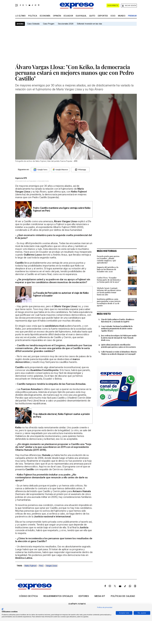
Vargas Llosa (51, 565)
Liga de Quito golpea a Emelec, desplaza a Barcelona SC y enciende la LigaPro (117, 320)
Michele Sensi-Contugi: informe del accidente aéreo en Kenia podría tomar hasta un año (109, 291)
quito (92, 16)
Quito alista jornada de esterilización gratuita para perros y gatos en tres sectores (118, 345)
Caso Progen (48, 23)
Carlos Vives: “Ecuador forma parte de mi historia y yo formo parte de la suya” (109, 279)
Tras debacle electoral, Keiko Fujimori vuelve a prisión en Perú (61, 415)
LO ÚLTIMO (20, 16)
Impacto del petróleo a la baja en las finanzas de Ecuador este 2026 (107, 269)
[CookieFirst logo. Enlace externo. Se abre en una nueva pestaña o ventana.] (3, 609)
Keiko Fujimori (30, 565)
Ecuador (68, 16)
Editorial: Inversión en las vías (89, 23)
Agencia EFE (21, 178)
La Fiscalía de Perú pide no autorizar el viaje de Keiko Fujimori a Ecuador (61, 294)
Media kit (100, 596)
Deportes (103, 16)
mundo (121, 16)
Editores (84, 596)
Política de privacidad (104, 607)
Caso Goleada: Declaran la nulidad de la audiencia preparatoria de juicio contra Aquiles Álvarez (117, 328)
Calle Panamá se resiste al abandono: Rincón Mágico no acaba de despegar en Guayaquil (119, 352)
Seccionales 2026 (65, 23)
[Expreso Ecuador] (35, 588)
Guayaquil (81, 16)
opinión (57, 16)
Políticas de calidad (123, 596)
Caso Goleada (33, 23)
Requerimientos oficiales (58, 596)
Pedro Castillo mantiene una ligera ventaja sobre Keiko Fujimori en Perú (61, 209)
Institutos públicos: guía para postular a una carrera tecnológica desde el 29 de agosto (108, 302)
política (32, 16)
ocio (112, 16)
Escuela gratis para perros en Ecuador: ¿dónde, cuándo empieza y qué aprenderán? (108, 259)
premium (132, 16)
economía (45, 16)
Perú (41, 565)
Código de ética (28, 596)
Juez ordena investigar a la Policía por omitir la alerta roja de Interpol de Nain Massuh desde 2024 (118, 337)
